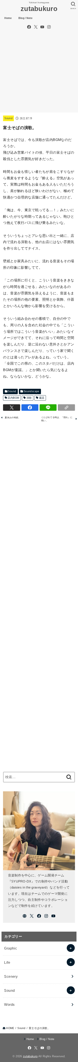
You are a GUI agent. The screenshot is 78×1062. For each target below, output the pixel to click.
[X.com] (36, 27)
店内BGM (13, 397)
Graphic (10, 948)
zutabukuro (39, 8)
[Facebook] (29, 27)
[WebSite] (25, 916)
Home (8, 18)
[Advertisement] (39, 71)
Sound (8, 118)
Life (7, 962)
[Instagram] (49, 27)
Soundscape (31, 391)
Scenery (11, 976)
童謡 (41, 397)
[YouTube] (42, 27)
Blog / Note (25, 18)
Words (9, 1004)
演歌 (29, 397)
